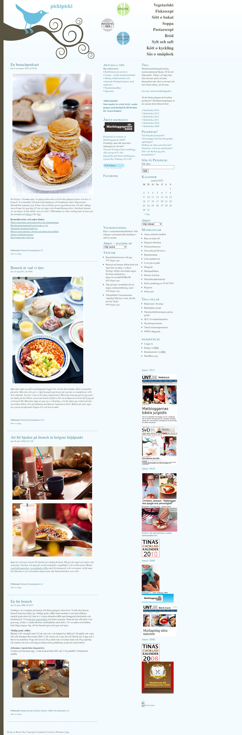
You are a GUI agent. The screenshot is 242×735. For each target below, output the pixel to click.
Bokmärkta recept (152, 307)
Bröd (169, 35)
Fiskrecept (164, 11)
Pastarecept (163, 29)
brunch (24, 250)
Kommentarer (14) (36, 419)
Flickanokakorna (152, 246)
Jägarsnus (109, 91)
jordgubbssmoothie (20, 568)
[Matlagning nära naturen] (159, 635)
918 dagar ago (113, 290)
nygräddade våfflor (39, 568)
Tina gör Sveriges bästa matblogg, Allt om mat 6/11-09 (119, 151)
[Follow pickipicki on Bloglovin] (113, 167)
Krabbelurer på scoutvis (116, 71)
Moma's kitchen (151, 275)
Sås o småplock (160, 54)
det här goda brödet (37, 619)
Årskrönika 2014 (151, 110)
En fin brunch (21, 601)
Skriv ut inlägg (16, 254)
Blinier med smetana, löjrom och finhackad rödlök (35, 231)
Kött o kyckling (160, 48)
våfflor (50, 710)
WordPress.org (151, 355)
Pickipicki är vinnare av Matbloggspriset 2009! (114, 138)
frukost (44, 710)
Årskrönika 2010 (151, 122)
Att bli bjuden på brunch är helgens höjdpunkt (47, 437)
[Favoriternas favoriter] (159, 464)
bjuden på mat (27, 710)
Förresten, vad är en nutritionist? (157, 148)
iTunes (29, 214)
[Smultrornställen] (159, 531)
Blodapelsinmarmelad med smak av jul (29, 225)
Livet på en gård (152, 262)
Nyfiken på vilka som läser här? (157, 145)
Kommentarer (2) (35, 583)
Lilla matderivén (152, 258)
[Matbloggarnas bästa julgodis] (159, 423)
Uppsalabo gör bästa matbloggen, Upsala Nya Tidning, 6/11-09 (119, 157)
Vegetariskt (164, 5)
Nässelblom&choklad (154, 279)
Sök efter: (146, 163)
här (39, 214)
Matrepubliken (151, 271)
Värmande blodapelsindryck (24, 228)
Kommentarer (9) (62, 710)
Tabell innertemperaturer (156, 327)
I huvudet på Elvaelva (154, 250)
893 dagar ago (113, 280)
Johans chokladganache (22, 234)
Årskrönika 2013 (151, 113)
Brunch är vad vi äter (27, 267)
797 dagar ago (113, 260)
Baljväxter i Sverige (153, 303)
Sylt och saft (163, 42)
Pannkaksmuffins (113, 87)
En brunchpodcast (25, 64)
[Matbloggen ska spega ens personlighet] (159, 504)
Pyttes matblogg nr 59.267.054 (159, 283)
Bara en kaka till (152, 238)
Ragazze (148, 287)
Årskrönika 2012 (151, 116)
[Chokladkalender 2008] (150, 661)
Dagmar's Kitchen (152, 242)
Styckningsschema (153, 323)
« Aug (147, 214)
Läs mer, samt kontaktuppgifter (156, 91)
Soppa (168, 23)
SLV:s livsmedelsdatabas (156, 319)
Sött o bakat (163, 17)
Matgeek (148, 266)
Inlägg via (151, 347)
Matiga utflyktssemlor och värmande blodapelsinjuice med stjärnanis (118, 81)
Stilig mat (149, 291)
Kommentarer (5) (35, 250)
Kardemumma (150, 254)
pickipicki (61, 6)
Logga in (148, 343)
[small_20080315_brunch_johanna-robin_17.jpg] (41, 698)
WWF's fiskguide (152, 331)
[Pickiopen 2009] (150, 590)
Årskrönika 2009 (151, 126)
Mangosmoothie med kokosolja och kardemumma (35, 222)
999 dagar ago (113, 304)
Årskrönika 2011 (151, 119)
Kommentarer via (154, 351)
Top (67, 732)
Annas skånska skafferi (155, 234)
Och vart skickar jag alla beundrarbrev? (153, 153)
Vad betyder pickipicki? (153, 135)
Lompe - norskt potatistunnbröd (120, 75)
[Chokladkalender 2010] (150, 556)
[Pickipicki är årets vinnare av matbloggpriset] (158, 602)
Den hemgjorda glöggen (22, 237)
